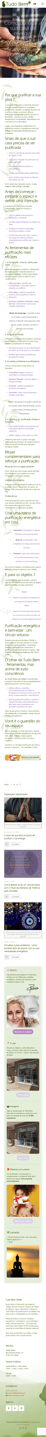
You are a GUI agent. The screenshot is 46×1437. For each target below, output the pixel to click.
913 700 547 (12, 1391)
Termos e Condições (23, 1424)
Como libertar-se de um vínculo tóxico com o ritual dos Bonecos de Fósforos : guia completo (22, 887)
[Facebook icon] (23, 1428)
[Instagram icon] (26, 1428)
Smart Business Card (15, 1395)
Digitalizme (35, 1422)
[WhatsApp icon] (20, 1428)
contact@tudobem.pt (16, 1393)
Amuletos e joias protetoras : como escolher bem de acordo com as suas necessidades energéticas (21, 948)
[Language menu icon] (35, 4)
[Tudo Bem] (15, 4)
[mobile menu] (42, 4)
